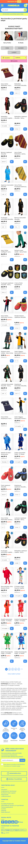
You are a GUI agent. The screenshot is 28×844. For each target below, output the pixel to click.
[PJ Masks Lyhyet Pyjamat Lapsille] (20, 575)
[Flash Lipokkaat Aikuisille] (7, 474)
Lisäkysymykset (6, 796)
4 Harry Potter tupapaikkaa (18, 283)
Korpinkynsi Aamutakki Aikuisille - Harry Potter (20, 385)
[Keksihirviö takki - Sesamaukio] (7, 441)
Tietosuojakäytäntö (7, 807)
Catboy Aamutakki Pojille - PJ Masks (19, 453)
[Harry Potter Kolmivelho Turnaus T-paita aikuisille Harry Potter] (7, 507)
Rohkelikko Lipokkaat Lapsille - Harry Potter (20, 551)
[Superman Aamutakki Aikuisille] (7, 174)
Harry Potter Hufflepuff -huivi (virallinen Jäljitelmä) (7, 251)
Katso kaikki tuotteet (14, 674)
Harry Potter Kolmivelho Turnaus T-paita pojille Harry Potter (7, 316)
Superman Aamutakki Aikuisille (7, 185)
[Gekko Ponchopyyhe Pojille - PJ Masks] (7, 641)
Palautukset (4, 794)
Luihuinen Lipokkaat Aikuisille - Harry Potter (20, 518)
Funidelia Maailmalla (7, 803)
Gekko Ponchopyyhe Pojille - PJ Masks (7, 652)
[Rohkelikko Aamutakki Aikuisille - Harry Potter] (20, 73)
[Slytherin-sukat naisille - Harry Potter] (20, 239)
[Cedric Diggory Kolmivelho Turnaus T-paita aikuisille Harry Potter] (20, 340)
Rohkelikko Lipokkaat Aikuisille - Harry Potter (20, 117)
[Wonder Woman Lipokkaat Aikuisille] (20, 304)
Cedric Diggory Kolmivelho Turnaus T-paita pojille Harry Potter (20, 417)
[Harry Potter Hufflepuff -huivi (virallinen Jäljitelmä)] (7, 239)
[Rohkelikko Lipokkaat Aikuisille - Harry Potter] (20, 105)
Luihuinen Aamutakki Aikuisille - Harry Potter (7, 385)
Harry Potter (7, 42)
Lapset (14, 52)
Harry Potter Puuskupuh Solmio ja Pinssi (20, 185)
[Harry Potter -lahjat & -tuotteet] (7, 35)
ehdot (18, 766)
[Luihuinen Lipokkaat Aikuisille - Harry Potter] (20, 507)
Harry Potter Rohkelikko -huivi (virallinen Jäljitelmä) (7, 84)
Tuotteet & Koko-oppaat (8, 793)
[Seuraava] (22, 669)
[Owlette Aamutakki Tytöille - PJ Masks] (7, 608)
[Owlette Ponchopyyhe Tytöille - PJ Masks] (20, 608)
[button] (25, 39)
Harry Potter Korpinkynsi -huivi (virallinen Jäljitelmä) (7, 417)
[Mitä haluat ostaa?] (2, 5)
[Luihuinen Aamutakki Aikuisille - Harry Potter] (7, 373)
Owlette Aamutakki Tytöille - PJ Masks (6, 620)
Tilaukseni (4, 789)
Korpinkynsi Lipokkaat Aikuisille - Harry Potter (20, 486)
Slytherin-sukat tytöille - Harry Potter (7, 352)
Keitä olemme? (5, 812)
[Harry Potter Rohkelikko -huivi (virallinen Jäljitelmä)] (7, 73)
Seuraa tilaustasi (15, 779)
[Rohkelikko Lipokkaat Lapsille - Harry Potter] (20, 539)
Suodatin (7, 57)
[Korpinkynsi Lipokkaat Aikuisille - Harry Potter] (20, 474)
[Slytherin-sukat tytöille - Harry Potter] (7, 340)
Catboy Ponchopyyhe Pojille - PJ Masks (20, 652)
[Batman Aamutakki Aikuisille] (20, 206)
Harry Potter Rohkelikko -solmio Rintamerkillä (19, 153)
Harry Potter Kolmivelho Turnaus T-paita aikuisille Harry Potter (7, 518)
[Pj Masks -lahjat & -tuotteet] (20, 35)
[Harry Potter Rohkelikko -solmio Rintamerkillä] (20, 141)
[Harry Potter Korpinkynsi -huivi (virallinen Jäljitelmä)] (7, 406)
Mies (7, 48)
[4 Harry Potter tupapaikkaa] (20, 272)
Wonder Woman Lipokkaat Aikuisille (20, 316)
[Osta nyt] (12, 93)
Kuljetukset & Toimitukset (8, 791)
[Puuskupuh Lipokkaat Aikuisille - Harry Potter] (7, 272)
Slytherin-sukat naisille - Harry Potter (20, 251)
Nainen (20, 48)
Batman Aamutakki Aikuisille (20, 218)
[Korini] (25, 5)
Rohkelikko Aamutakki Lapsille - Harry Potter (7, 117)
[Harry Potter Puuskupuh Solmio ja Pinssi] (20, 174)
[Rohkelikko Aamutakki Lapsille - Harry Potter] (7, 105)
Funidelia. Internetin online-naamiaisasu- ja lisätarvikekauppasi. (14, 5)
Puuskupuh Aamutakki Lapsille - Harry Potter (7, 551)
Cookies (3, 809)
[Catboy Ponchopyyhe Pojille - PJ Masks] (20, 641)
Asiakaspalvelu (15, 773)
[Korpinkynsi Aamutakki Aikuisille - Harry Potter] (20, 373)
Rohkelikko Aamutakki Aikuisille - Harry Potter (20, 84)
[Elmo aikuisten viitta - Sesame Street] (7, 575)
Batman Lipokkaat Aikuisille (6, 153)
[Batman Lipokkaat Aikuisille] (7, 141)
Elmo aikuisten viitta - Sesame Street (7, 587)
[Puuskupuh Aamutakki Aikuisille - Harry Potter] (7, 206)
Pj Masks (20, 42)
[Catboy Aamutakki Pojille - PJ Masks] (20, 441)
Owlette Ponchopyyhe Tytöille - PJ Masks (20, 620)
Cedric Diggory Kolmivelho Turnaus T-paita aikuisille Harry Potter (20, 352)
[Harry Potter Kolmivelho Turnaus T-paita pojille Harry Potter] (7, 304)
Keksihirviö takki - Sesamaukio (6, 453)
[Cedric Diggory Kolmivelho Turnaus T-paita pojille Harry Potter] (20, 406)
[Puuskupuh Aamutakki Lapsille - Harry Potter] (7, 539)
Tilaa (22, 760)
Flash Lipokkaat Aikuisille (5, 486)
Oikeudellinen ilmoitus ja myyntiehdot (12, 805)
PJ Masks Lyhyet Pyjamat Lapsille (19, 587)
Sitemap (3, 810)
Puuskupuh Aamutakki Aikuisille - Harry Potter (7, 218)
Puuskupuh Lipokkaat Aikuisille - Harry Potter (7, 283)
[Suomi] (2, 822)
